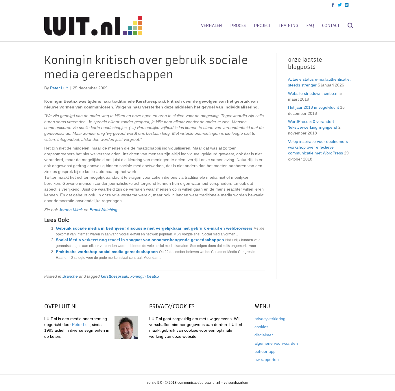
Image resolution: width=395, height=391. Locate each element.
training (288, 25)
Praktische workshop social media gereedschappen (107, 251)
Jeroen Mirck (71, 209)
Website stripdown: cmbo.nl (313, 93)
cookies (261, 326)
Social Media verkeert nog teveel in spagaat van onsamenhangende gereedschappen (140, 239)
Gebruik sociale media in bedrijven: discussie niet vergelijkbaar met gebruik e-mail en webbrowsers (154, 228)
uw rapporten (266, 359)
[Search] (347, 25)
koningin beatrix (144, 276)
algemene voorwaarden (276, 343)
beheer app (265, 351)
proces (238, 25)
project (262, 25)
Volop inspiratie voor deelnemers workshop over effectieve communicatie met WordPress (318, 147)
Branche (70, 276)
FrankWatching (103, 209)
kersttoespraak (114, 276)
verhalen (211, 25)
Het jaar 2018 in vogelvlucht (313, 107)
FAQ (310, 25)
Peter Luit (81, 324)
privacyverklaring (269, 318)
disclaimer (263, 335)
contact (330, 25)
